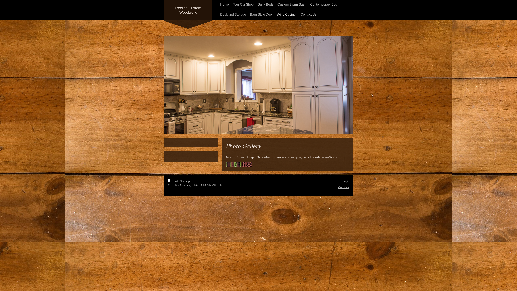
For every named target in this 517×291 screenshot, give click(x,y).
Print (174, 181)
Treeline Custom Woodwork (188, 10)
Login (346, 181)
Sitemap (185, 181)
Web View (343, 187)
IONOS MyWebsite (211, 185)
